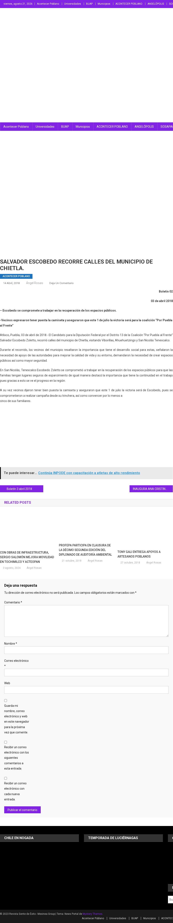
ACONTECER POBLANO (128, 3)
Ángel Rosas (34, 283)
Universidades (72, 3)
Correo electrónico (16, 663)
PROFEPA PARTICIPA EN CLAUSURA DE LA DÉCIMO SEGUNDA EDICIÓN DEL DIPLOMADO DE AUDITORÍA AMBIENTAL (85, 550)
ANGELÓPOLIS (155, 3)
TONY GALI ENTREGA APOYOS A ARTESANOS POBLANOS (139, 554)
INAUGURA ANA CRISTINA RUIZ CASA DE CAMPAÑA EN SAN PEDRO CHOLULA (153, 489)
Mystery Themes (92, 913)
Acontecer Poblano (48, 3)
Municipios (104, 3)
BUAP (89, 3)
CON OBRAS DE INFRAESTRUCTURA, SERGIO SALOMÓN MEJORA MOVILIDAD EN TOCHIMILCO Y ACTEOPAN (27, 557)
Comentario (13, 602)
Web (7, 683)
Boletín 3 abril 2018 (19, 489)
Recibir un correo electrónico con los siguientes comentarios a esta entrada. (16, 757)
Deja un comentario (61, 283)
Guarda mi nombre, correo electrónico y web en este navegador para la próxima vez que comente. (16, 719)
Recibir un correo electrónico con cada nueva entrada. (15, 791)
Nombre (10, 643)
